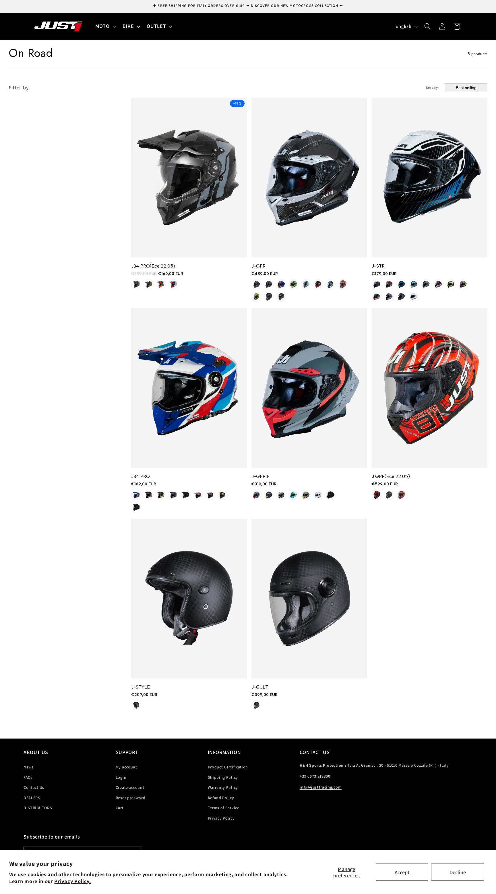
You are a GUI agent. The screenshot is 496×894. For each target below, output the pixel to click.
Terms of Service (223, 807)
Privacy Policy (221, 818)
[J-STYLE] (189, 598)
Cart (120, 807)
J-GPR (258, 266)
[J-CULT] (309, 598)
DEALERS (32, 797)
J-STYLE (140, 687)
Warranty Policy (223, 787)
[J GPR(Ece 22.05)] (429, 388)
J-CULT (259, 687)
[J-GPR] (309, 177)
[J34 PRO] (189, 388)
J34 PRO (140, 476)
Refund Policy (221, 797)
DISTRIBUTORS (38, 807)
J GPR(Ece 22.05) (391, 476)
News (29, 767)
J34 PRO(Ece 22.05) (153, 266)
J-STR (378, 266)
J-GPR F (260, 476)
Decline (458, 872)
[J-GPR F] (309, 388)
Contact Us (34, 787)
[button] (105, 26)
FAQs (28, 777)
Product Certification (228, 767)
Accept (402, 872)
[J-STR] (429, 177)
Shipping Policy (223, 777)
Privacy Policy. (72, 881)
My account (126, 767)
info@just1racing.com (321, 787)
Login (121, 777)
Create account (130, 787)
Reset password (131, 797)
